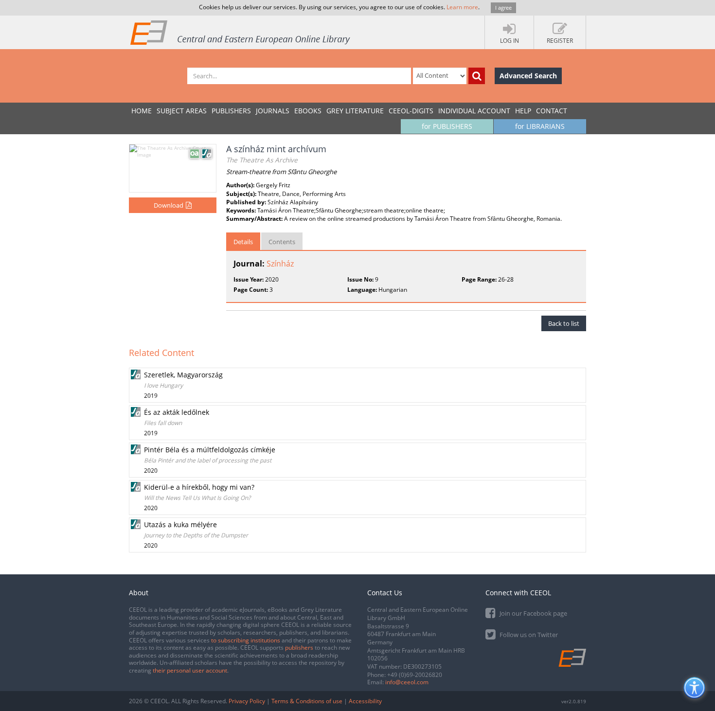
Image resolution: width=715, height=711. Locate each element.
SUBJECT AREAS (182, 110)
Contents (281, 241)
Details (243, 241)
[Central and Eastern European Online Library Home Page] (241, 32)
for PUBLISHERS (447, 126)
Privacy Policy (247, 701)
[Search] (476, 76)
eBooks (308, 110)
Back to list (563, 323)
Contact (551, 110)
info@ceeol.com (407, 682)
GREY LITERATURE (355, 110)
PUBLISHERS (231, 110)
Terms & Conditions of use (306, 701)
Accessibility (365, 701)
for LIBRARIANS (540, 126)
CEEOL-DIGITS (411, 110)
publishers (299, 647)
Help (523, 110)
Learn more (462, 7)
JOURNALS (272, 110)
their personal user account (190, 670)
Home (141, 110)
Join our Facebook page (532, 613)
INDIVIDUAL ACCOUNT (474, 110)
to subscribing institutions (245, 640)
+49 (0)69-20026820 (414, 675)
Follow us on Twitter (528, 634)
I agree (503, 7)
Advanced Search (528, 75)
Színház (280, 263)
